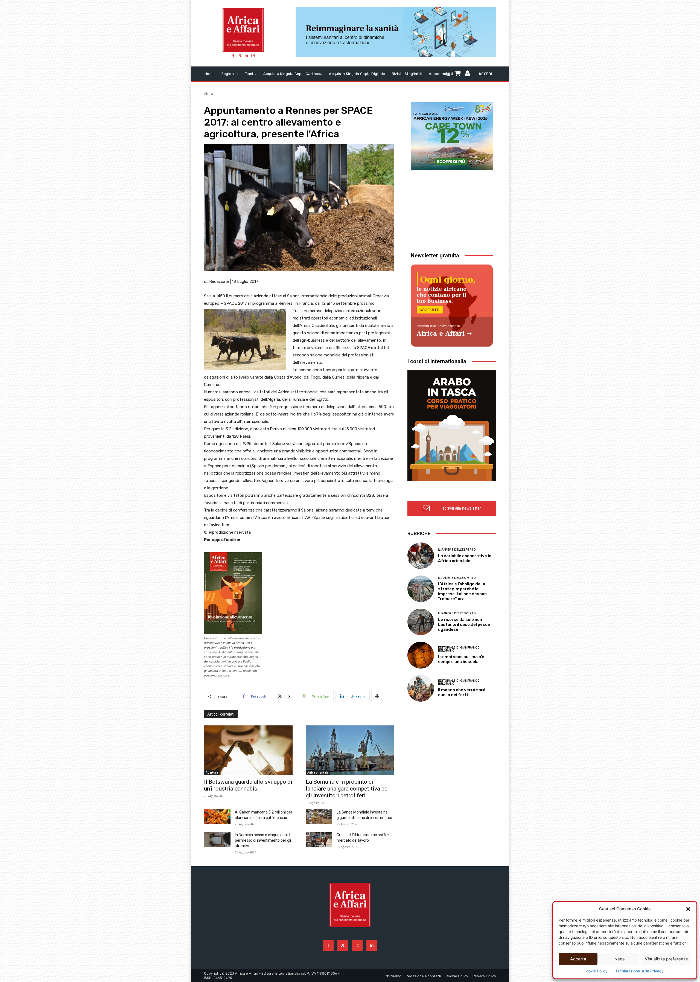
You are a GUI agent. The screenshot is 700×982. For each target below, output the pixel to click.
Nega (619, 958)
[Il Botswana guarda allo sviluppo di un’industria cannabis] (248, 750)
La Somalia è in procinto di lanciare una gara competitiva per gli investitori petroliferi (347, 788)
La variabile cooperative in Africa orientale (464, 558)
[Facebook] (233, 55)
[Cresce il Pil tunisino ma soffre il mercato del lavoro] (319, 839)
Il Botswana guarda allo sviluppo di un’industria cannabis (248, 785)
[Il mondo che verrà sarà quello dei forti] (420, 688)
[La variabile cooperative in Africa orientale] (420, 555)
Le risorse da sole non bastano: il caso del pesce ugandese (464, 624)
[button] (688, 909)
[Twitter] (240, 55)
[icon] (467, 74)
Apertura (212, 772)
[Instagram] (253, 55)
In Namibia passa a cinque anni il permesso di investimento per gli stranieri (263, 840)
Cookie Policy (596, 971)
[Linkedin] (246, 55)
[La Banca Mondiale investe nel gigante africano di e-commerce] (319, 816)
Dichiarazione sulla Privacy (640, 971)
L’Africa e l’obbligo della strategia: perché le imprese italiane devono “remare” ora (462, 591)
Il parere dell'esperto (457, 549)
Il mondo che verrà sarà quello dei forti (461, 692)
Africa (208, 93)
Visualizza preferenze (666, 958)
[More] (377, 696)
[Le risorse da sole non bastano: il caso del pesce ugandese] (420, 622)
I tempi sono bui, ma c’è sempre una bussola (461, 659)
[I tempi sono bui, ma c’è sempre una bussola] (420, 655)
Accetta (578, 958)
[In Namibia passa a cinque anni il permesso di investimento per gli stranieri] (217, 839)
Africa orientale (317, 772)
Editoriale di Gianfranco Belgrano (459, 649)
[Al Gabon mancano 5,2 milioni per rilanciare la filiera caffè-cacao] (217, 816)
